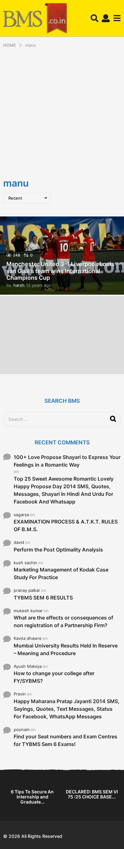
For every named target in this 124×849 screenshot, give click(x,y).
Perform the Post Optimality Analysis (58, 549)
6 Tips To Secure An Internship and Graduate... (32, 796)
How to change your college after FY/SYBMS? (54, 677)
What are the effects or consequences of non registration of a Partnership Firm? (63, 621)
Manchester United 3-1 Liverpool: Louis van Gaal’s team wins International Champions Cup (60, 271)
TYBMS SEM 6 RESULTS (43, 597)
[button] (95, 18)
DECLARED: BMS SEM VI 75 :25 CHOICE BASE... (92, 794)
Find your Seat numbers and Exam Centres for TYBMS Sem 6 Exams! (65, 740)
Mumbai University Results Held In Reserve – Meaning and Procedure (66, 649)
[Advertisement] (62, 113)
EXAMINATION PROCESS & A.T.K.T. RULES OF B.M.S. (66, 525)
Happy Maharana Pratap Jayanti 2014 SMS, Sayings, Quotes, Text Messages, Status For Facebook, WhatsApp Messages (67, 709)
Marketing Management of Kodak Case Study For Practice (61, 573)
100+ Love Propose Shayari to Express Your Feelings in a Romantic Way (67, 461)
